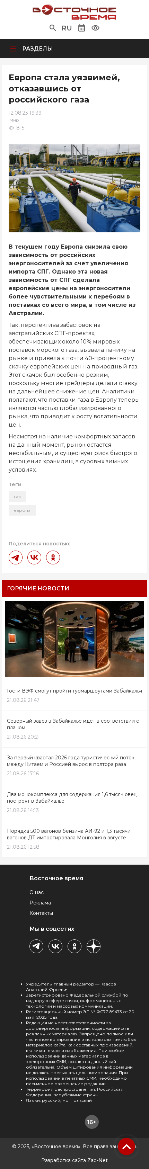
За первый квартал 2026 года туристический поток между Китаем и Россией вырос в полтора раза (70, 761)
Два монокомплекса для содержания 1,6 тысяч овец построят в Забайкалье (72, 797)
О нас (36, 892)
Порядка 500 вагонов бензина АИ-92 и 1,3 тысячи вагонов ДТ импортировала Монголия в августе (69, 834)
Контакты (41, 913)
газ (17, 496)
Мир (14, 120)
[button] (53, 28)
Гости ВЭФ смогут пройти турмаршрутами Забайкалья (74, 691)
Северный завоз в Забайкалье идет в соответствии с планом (73, 724)
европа (22, 510)
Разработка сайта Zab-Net (74, 1160)
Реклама (40, 903)
